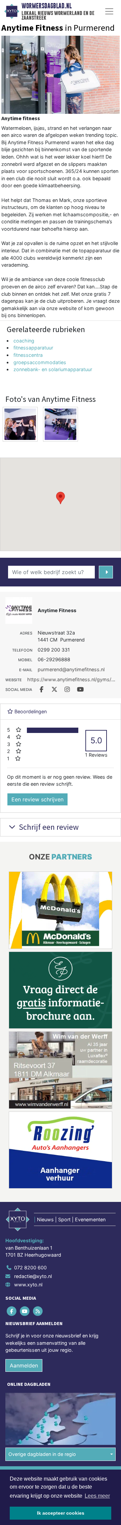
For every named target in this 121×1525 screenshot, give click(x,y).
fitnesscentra (28, 355)
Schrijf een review (48, 827)
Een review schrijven (37, 799)
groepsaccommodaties (39, 362)
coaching (23, 340)
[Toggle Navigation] (109, 11)
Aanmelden (24, 1365)
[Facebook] (11, 1311)
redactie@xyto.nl (33, 1276)
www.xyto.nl (28, 1284)
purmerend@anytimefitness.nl (71, 669)
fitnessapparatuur (33, 347)
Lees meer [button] (97, 1496)
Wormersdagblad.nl (47, 6)
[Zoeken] (106, 572)
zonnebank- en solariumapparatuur (52, 369)
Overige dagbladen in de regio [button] (42, 1454)
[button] (60, 498)
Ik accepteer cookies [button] (60, 1513)
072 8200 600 (30, 1267)
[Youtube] (25, 1311)
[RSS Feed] (38, 1311)
